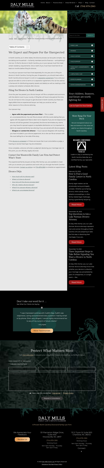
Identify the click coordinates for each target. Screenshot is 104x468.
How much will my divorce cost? (23, 176)
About (48, 2)
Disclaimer (56, 393)
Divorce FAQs (22, 38)
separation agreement (46, 78)
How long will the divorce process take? (25, 182)
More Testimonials (42, 331)
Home (43, 2)
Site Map (51, 464)
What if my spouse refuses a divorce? (25, 187)
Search (90, 35)
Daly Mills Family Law (48, 461)
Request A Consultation (52, 398)
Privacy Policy (68, 393)
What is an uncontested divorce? (23, 190)
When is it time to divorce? (21, 179)
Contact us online (26, 167)
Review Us (22, 439)
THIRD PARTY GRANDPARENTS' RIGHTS (80, 67)
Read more (77, 204)
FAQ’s (80, 2)
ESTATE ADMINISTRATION (78, 85)
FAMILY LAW (74, 45)
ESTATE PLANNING (76, 79)
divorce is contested (19, 141)
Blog (86, 2)
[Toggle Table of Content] (26, 47)
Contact (92, 2)
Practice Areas (57, 2)
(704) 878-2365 (87, 6)
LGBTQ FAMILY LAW (76, 74)
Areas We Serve (70, 2)
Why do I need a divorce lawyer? (23, 185)
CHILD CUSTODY (75, 56)
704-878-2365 (40, 167)
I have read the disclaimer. (41, 393)
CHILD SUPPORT (75, 61)
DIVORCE (73, 51)
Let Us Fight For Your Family (81, 106)
